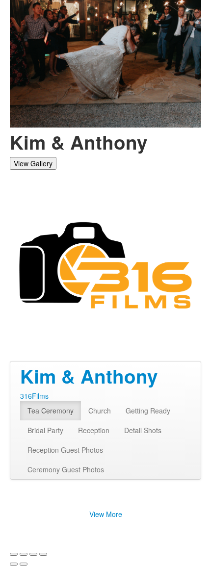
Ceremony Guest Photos (65, 469)
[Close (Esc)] (14, 554)
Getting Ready (148, 410)
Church (99, 410)
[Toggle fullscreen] (33, 554)
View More (105, 514)
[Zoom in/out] (43, 554)
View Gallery (33, 163)
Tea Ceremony (50, 410)
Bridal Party (45, 430)
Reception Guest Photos (65, 450)
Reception (93, 430)
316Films (34, 396)
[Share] (23, 554)
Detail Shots (142, 430)
